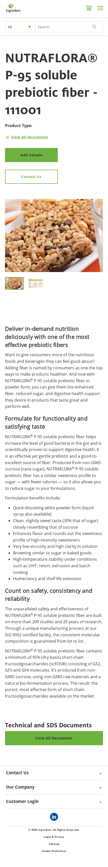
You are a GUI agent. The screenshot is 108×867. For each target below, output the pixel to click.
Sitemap (54, 844)
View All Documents (29, 137)
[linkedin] (55, 817)
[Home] (13, 12)
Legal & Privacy (54, 837)
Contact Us (31, 176)
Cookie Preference (54, 851)
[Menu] (100, 8)
